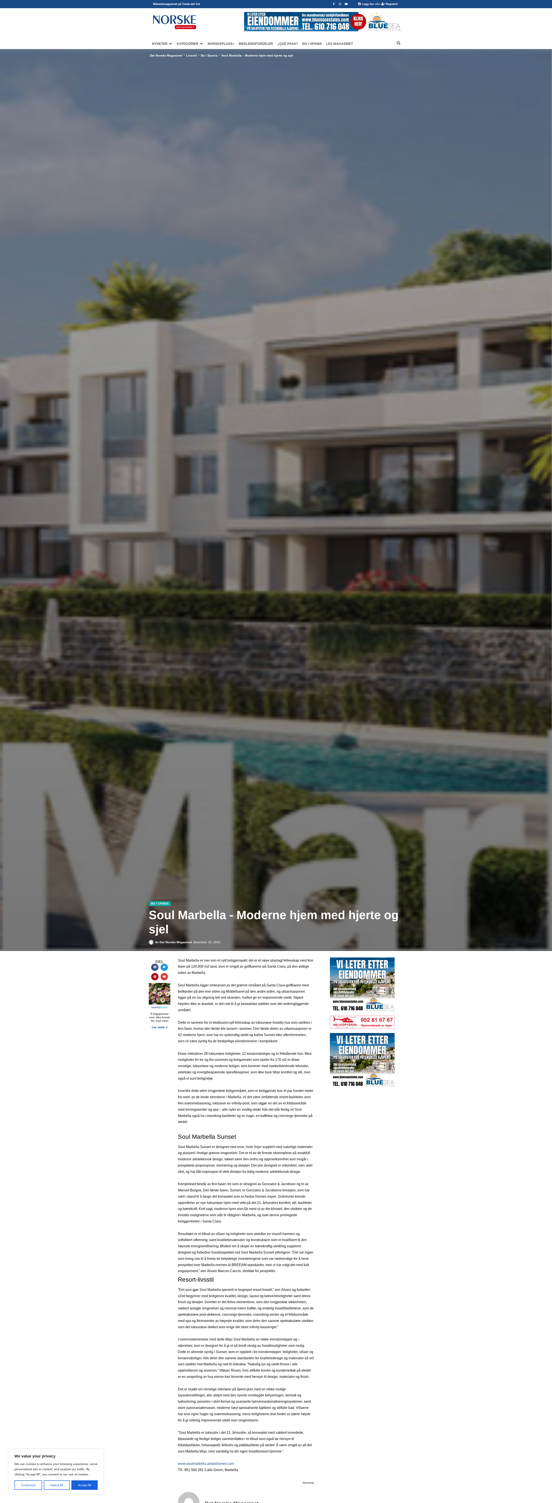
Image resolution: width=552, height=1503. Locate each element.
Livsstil (191, 55)
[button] (162, 44)
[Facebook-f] (333, 4)
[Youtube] (346, 4)
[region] (56, 1471)
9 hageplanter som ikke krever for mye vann (159, 1017)
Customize (28, 1485)
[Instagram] (340, 4)
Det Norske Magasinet (166, 55)
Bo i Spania (209, 55)
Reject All (56, 1485)
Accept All (84, 1485)
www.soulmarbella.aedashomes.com (206, 1463)
